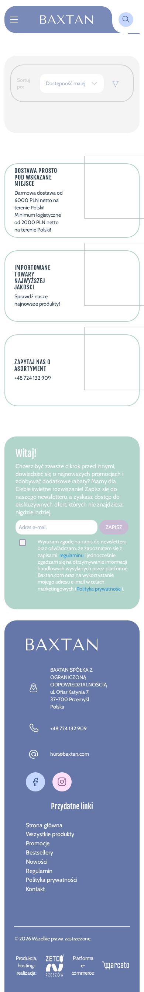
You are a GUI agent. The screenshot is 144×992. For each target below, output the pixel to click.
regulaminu (72, 555)
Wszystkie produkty (50, 834)
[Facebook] (35, 781)
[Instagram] (62, 781)
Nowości (36, 861)
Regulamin (39, 870)
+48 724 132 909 (68, 728)
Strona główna (44, 825)
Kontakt (35, 888)
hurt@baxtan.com (69, 754)
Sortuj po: (23, 83)
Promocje (37, 843)
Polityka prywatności (98, 588)
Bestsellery (39, 852)
